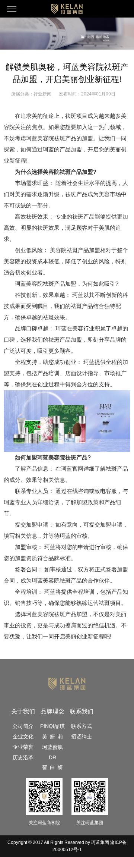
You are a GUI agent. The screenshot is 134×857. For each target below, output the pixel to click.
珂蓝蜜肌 (52, 747)
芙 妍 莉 (52, 737)
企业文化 (23, 737)
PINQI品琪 (52, 726)
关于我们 (23, 711)
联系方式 (81, 726)
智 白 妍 (52, 767)
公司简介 (23, 726)
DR (52, 757)
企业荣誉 (23, 747)
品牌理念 (52, 711)
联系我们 (81, 711)
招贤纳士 (81, 737)
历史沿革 (23, 757)
